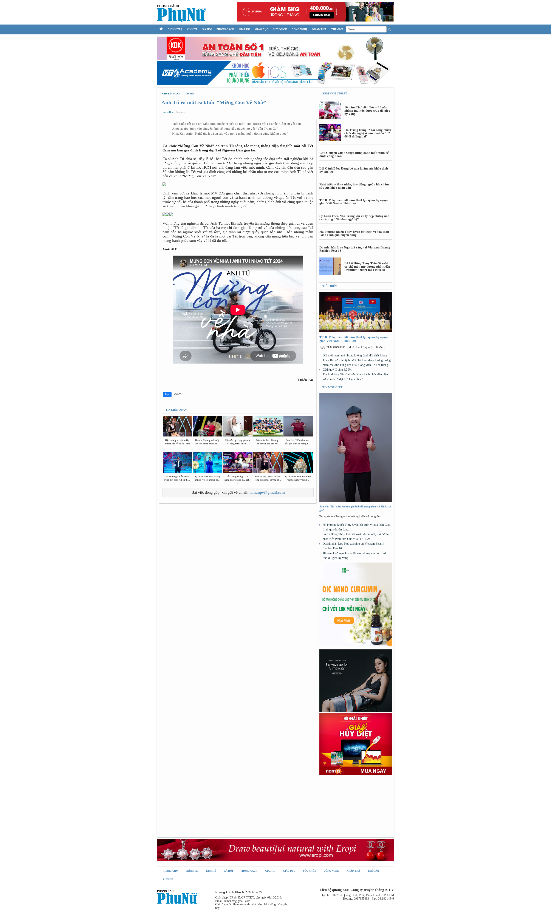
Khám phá (319, 29)
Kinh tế (192, 29)
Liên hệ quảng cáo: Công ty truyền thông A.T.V (357, 890)
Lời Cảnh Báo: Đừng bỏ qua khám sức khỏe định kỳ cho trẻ (353, 170)
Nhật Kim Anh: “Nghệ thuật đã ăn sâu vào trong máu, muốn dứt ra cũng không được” (230, 133)
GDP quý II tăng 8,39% (337, 369)
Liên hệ (168, 879)
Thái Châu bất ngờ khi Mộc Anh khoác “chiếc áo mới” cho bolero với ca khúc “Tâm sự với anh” (237, 123)
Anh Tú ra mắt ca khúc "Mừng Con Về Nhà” (213, 102)
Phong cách (225, 29)
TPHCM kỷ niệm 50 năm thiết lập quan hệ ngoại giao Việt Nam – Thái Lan (353, 201)
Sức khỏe (280, 29)
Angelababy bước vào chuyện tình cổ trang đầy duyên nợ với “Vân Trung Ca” (225, 128)
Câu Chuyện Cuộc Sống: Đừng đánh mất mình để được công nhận (354, 154)
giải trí (189, 93)
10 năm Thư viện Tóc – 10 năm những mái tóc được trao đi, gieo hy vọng (367, 111)
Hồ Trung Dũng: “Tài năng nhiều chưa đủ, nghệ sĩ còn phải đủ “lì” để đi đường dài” (367, 133)
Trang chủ (170, 870)
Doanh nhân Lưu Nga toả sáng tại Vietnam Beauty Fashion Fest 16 (354, 249)
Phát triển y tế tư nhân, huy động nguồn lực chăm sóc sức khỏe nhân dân (354, 186)
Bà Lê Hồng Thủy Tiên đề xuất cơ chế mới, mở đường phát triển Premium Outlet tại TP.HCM (367, 266)
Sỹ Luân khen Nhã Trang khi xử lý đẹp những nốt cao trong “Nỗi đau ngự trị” (354, 217)
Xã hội (207, 29)
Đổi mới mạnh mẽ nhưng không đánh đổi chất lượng (355, 355)
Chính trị (175, 29)
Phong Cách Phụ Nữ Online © (238, 892)
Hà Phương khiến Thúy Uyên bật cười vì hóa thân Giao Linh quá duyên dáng (354, 233)
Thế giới (337, 29)
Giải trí (244, 29)
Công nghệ (300, 29)
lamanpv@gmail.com (267, 492)
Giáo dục (261, 29)
